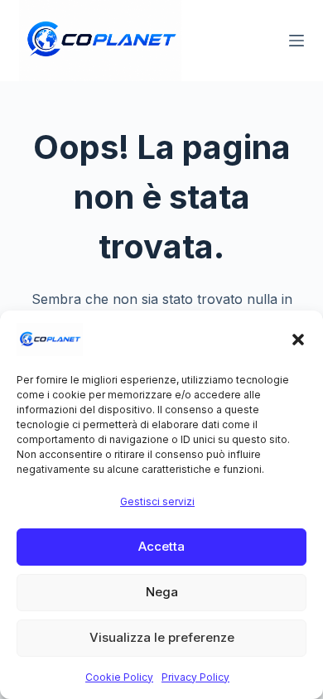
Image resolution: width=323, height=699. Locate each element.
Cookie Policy (119, 677)
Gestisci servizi (157, 501)
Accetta (161, 546)
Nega (162, 592)
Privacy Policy (195, 677)
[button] (298, 339)
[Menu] (296, 40)
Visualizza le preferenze (161, 637)
